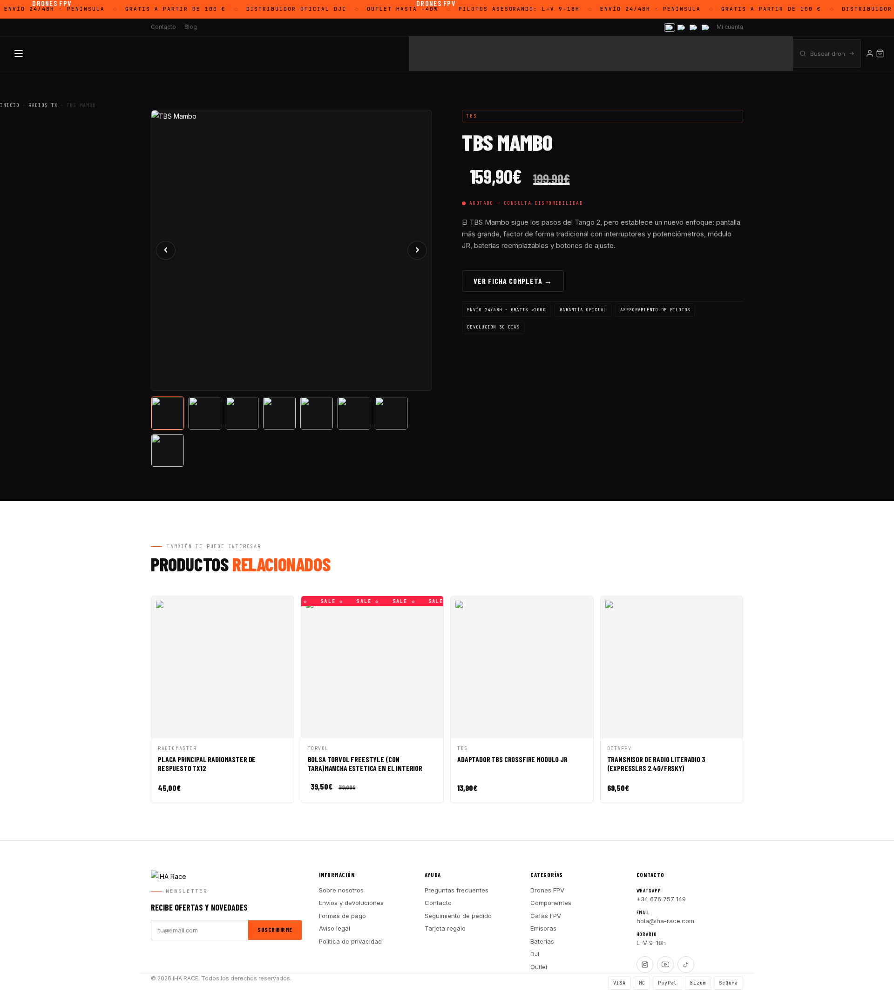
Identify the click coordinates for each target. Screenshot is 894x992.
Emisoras (543, 928)
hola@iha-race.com (665, 921)
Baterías (542, 941)
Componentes (550, 902)
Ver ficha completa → (513, 280)
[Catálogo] (18, 53)
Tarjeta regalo (445, 928)
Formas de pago (342, 915)
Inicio (10, 105)
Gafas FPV (545, 915)
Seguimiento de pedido (458, 915)
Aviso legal (334, 928)
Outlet (539, 967)
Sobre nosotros (341, 890)
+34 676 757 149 (661, 899)
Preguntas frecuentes (456, 890)
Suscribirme (274, 929)
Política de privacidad (350, 941)
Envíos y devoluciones (351, 902)
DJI (534, 954)
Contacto (438, 902)
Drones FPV (547, 890)
